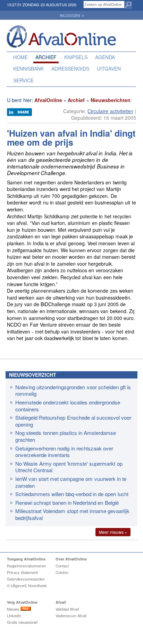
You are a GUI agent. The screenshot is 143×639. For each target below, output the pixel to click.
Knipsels (75, 57)
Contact (62, 565)
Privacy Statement (22, 572)
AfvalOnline (48, 100)
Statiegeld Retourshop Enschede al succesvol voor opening (73, 421)
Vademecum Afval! (71, 615)
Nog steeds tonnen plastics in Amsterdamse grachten (65, 436)
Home (20, 57)
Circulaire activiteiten (110, 111)
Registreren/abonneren (26, 565)
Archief (46, 57)
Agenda (105, 57)
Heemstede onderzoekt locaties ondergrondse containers (67, 406)
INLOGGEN (72, 15)
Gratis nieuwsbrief (22, 622)
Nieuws (13, 609)
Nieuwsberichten (111, 100)
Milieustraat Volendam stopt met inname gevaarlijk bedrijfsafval (72, 514)
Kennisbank (28, 68)
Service (23, 80)
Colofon (62, 572)
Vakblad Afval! (67, 609)
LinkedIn (14, 615)
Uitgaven (109, 68)
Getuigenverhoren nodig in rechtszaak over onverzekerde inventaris (64, 452)
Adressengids (70, 68)
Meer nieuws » (113, 532)
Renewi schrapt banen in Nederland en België (67, 502)
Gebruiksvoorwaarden (26, 579)
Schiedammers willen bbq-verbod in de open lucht (71, 493)
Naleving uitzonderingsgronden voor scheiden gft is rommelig (73, 390)
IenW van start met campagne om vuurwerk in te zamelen (70, 482)
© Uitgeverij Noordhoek (27, 585)
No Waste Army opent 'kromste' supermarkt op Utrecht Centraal (69, 467)
